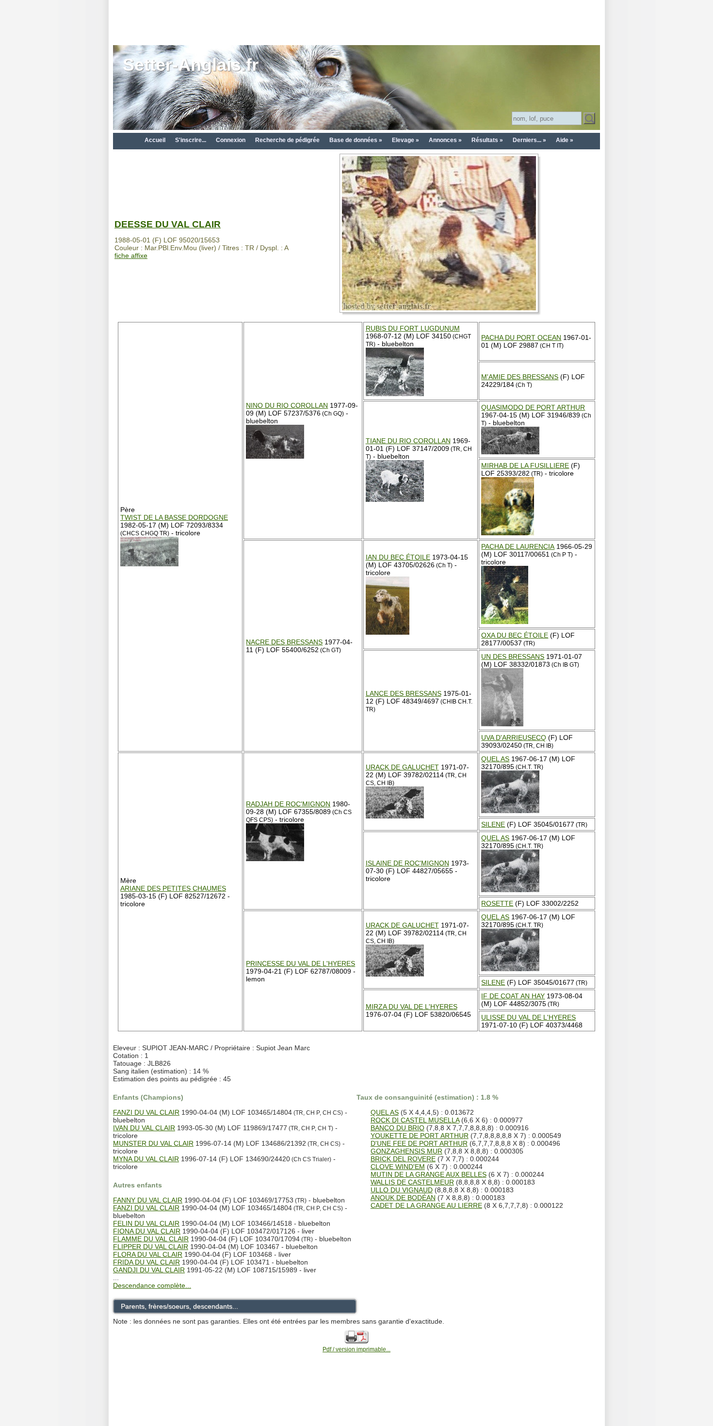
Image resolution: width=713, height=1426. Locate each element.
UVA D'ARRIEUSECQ (513, 737)
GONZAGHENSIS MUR (406, 1151)
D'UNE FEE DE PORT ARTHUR (419, 1143)
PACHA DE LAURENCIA (517, 546)
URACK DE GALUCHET (402, 767)
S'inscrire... (190, 140)
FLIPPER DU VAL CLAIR (150, 1246)
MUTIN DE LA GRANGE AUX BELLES (428, 1174)
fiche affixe (130, 255)
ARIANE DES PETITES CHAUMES (173, 888)
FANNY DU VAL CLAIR (147, 1200)
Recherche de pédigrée (287, 140)
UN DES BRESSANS (512, 656)
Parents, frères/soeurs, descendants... (179, 1306)
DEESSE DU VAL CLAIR (167, 224)
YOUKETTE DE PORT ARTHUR (420, 1135)
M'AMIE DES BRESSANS (519, 377)
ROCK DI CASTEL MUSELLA (415, 1120)
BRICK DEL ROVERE (403, 1159)
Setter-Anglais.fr (191, 65)
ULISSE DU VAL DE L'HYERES (528, 1017)
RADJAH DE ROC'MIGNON (288, 804)
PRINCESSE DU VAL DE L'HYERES (300, 963)
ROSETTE (497, 903)
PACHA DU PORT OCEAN (521, 337)
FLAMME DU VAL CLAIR (151, 1239)
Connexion (230, 140)
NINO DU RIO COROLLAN (287, 405)
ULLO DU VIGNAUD (402, 1190)
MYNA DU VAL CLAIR (146, 1159)
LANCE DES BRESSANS (403, 693)
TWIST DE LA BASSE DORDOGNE (174, 517)
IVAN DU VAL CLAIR (144, 1128)
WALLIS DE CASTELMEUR (412, 1182)
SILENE (493, 824)
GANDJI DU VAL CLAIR (149, 1270)
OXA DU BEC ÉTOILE (514, 635)
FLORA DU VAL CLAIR (147, 1254)
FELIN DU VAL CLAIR (146, 1223)
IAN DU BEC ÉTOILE (398, 557)
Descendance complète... (152, 1285)
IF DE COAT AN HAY (513, 996)
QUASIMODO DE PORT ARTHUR (533, 407)
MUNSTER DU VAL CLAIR (153, 1143)
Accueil (155, 140)
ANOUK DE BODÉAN (403, 1198)
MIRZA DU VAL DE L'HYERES (411, 1006)
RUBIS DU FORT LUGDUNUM (413, 328)
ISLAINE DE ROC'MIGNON (407, 863)
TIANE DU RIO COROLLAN (408, 441)
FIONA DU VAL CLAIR (146, 1231)
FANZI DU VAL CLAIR (146, 1112)
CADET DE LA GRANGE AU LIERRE (426, 1205)
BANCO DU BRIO (397, 1128)
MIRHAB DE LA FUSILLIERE (525, 465)
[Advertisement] (356, 22)
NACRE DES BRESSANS (284, 642)
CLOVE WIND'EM (398, 1166)
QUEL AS (495, 759)
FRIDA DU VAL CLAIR (146, 1262)
